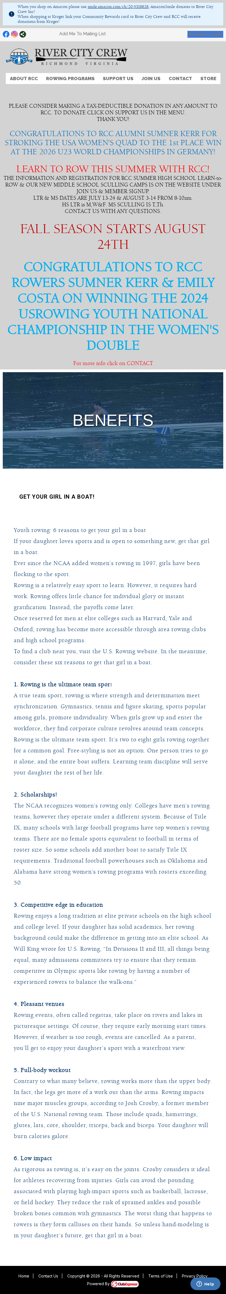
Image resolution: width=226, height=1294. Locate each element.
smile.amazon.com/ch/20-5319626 (118, 6)
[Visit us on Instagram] (14, 34)
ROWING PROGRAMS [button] (70, 78)
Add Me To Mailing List (82, 33)
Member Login (205, 34)
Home (23, 1276)
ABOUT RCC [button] (24, 78)
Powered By (99, 1283)
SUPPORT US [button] (118, 78)
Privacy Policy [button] (195, 1276)
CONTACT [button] (180, 78)
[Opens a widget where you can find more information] (205, 1284)
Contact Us (48, 1276)
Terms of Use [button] (160, 1276)
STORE (208, 78)
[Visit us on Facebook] (6, 34)
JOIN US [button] (151, 78)
